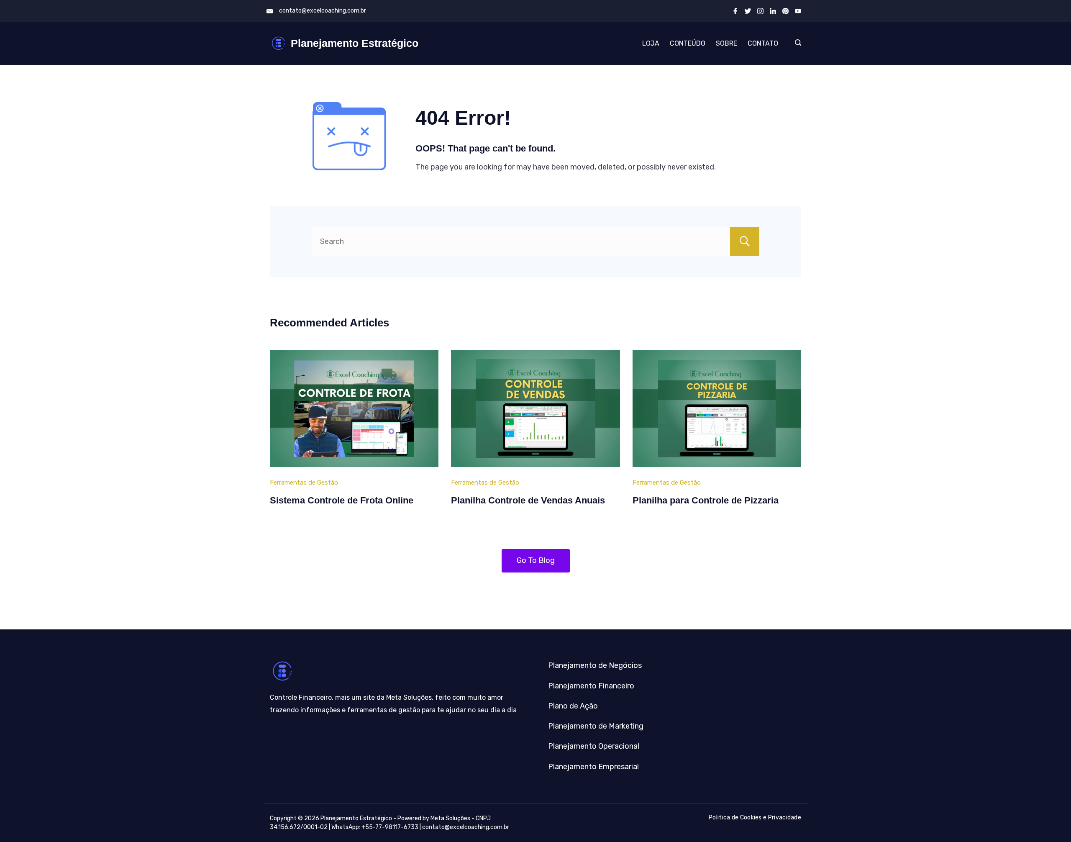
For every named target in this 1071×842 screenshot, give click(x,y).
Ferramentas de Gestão (304, 482)
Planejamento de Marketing (595, 726)
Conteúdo (687, 43)
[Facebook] (735, 11)
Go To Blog (536, 560)
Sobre (726, 43)
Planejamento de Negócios (595, 665)
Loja (650, 43)
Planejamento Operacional (593, 746)
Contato (763, 43)
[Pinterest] (785, 11)
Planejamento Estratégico (354, 43)
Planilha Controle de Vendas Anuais (528, 500)
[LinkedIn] (773, 11)
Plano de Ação (573, 706)
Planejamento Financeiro (591, 686)
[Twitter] (748, 11)
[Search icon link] (796, 43)
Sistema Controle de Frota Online (341, 500)
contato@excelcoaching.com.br (322, 10)
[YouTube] (798, 11)
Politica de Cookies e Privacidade (755, 817)
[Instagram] (760, 11)
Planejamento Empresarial (593, 766)
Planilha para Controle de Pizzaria (706, 500)
